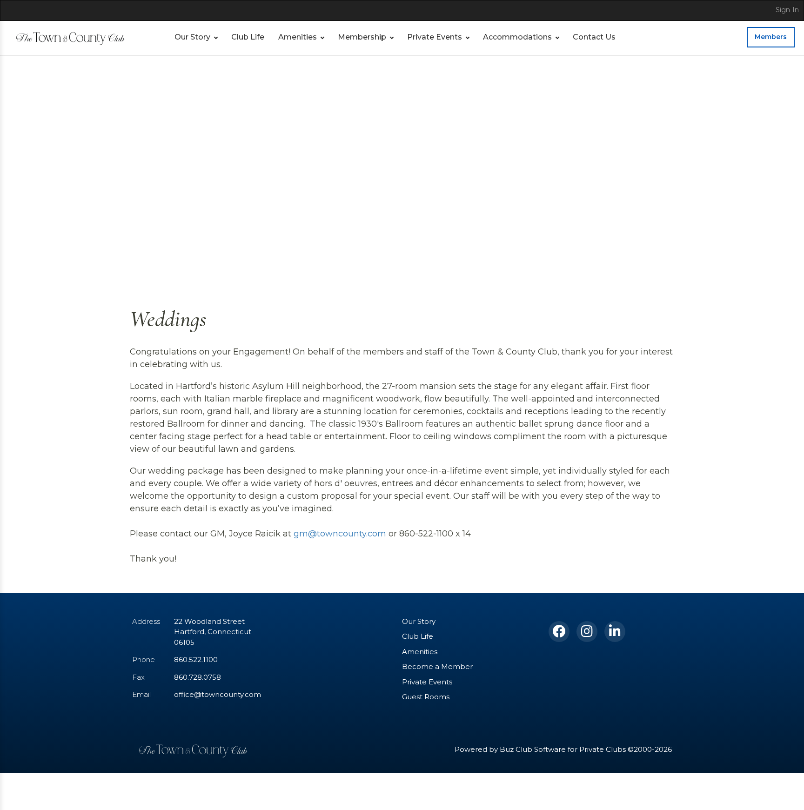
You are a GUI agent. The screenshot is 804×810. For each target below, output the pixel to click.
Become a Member (437, 666)
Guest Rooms (425, 696)
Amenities (297, 37)
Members (771, 37)
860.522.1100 (196, 659)
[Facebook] (559, 631)
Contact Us (594, 37)
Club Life (247, 37)
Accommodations (517, 37)
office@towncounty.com (217, 694)
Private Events (434, 37)
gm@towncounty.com (340, 534)
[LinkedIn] (614, 631)
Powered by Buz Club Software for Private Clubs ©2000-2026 (563, 749)
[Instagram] (586, 631)
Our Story (192, 37)
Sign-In (787, 10)
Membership (362, 37)
